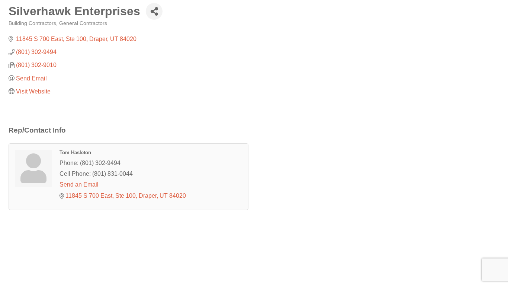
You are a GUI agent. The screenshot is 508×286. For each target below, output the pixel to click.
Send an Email (79, 184)
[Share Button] (154, 11)
